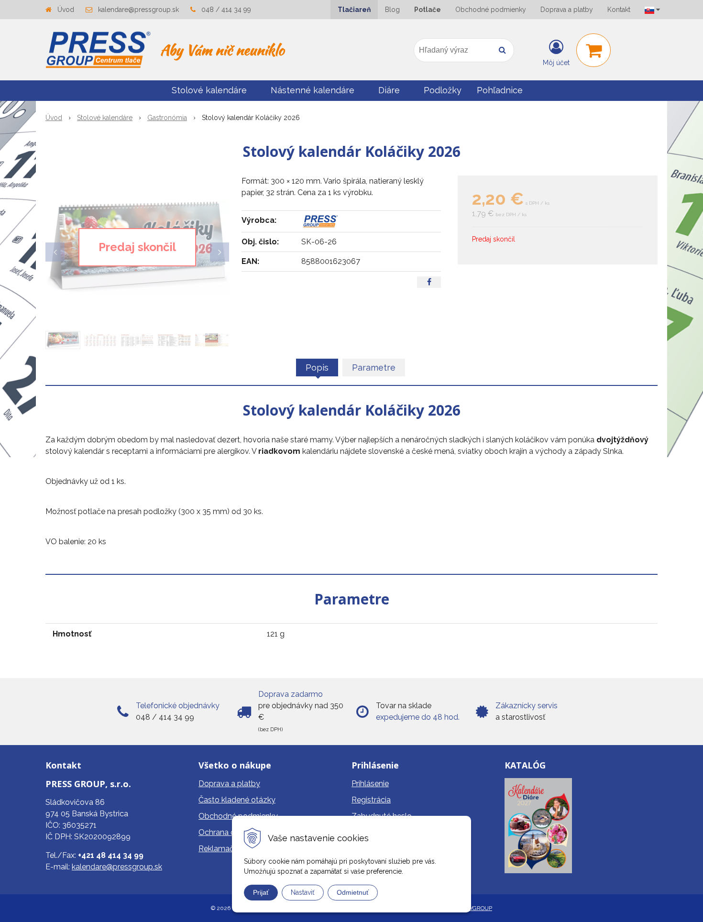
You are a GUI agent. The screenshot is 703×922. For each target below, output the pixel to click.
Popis (317, 367)
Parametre (373, 367)
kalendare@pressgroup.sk (138, 9)
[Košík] (593, 50)
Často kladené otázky (236, 799)
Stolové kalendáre (104, 117)
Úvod (65, 9)
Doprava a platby (566, 9)
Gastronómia (167, 117)
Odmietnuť (353, 892)
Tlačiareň (354, 9)
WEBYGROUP (474, 908)
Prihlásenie (370, 783)
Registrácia (371, 799)
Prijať (261, 892)
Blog (392, 9)
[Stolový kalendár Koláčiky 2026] (137, 247)
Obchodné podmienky (490, 9)
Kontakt (618, 9)
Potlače (427, 9)
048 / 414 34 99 (226, 9)
